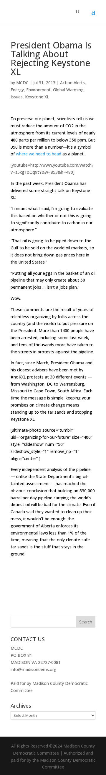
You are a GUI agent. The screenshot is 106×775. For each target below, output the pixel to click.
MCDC (22, 82)
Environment (38, 89)
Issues (17, 97)
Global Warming (68, 89)
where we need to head (38, 154)
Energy (17, 89)
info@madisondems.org (34, 669)
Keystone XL (37, 97)
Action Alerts (72, 82)
